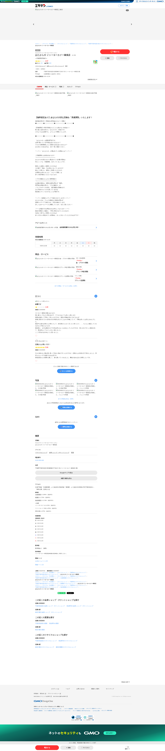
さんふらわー (43, 341)
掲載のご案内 (95, 689)
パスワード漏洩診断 (68, 708)
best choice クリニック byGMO (42, 696)
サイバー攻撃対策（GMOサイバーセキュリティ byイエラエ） (57, 710)
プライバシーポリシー (53, 693)
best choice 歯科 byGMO (59, 696)
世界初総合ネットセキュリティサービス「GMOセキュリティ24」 (48, 708)
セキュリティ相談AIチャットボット (94, 708)
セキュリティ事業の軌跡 (107, 710)
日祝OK (37, 68)
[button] (127, 747)
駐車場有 (43, 68)
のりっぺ (46, 301)
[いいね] (36, 336)
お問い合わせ (80, 689)
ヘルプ (68, 689)
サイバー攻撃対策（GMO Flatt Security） (82, 710)
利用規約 (36, 693)
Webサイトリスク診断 (79, 708)
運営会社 (42, 693)
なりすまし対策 (96, 710)
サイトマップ (110, 689)
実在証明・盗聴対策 (38, 710)
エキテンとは (55, 689)
